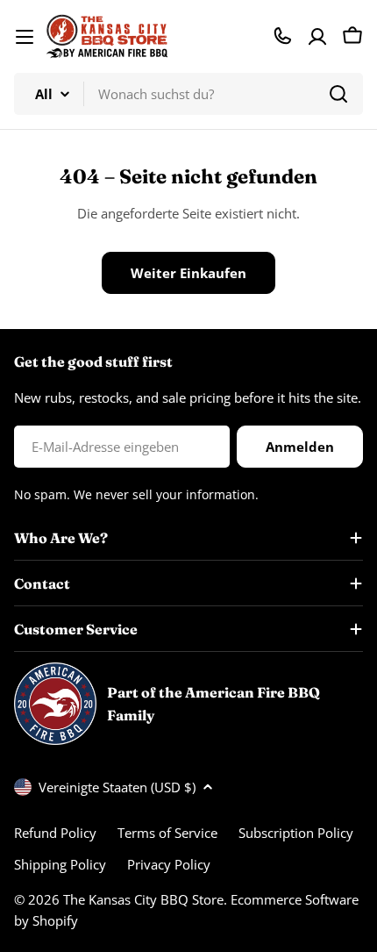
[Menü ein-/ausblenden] (24, 36)
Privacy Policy (168, 864)
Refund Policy (55, 832)
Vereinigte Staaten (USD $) (117, 787)
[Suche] (338, 93)
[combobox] (188, 94)
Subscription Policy (295, 832)
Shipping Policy (60, 864)
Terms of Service (167, 832)
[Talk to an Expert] (282, 36)
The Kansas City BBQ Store (143, 899)
